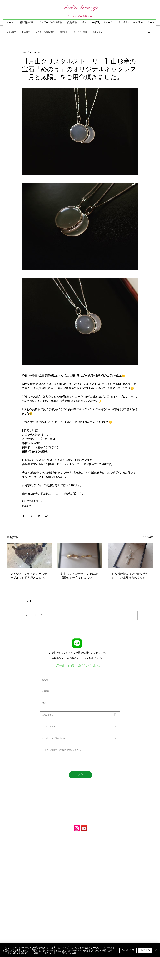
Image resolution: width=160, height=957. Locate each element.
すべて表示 (148, 537)
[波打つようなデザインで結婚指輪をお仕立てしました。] (79, 555)
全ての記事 (11, 32)
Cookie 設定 (128, 950)
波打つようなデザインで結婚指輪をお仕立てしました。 (79, 575)
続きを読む (97, 32)
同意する (145, 950)
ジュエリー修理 (80, 32)
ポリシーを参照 (68, 953)
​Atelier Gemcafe (80, 7)
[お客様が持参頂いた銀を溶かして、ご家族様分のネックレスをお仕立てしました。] (130, 555)
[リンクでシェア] (46, 515)
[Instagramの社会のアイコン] (77, 828)
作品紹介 (26, 32)
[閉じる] (156, 950)
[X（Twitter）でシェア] (31, 515)
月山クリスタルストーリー (33, 501)
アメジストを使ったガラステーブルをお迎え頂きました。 (28, 575)
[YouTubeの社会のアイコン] (84, 828)
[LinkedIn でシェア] (38, 515)
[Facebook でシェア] (23, 515)
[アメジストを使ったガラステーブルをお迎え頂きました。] (29, 555)
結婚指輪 (63, 32)
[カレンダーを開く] (115, 714)
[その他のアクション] (136, 52)
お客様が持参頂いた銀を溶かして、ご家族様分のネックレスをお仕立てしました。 (130, 576)
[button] (97, 22)
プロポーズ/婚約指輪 (45, 32)
